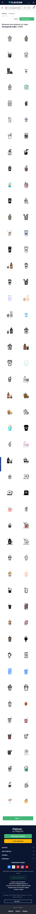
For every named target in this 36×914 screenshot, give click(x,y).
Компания (5, 859)
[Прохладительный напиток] (26, 152)
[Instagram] (22, 866)
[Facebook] (9, 866)
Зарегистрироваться (18, 877)
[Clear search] (25, 8)
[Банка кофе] (10, 103)
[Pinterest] (18, 866)
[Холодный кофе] (26, 71)
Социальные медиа (18, 862)
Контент (4, 847)
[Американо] (10, 136)
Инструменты (6, 851)
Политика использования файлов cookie (18, 885)
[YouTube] (26, 866)
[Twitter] (13, 866)
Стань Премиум (18, 841)
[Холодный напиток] (10, 55)
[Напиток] (10, 217)
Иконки (4, 13)
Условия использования (18, 882)
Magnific (10, 911)
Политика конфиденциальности (18, 883)
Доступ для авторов (18, 836)
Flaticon (18, 911)
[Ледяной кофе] (10, 38)
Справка (4, 855)
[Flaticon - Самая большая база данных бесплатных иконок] (15, 2)
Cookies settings (18, 889)
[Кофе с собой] (26, 55)
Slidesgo (25, 911)
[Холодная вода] (10, 152)
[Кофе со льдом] (26, 38)
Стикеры (12, 13)
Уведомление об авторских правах (18, 887)
